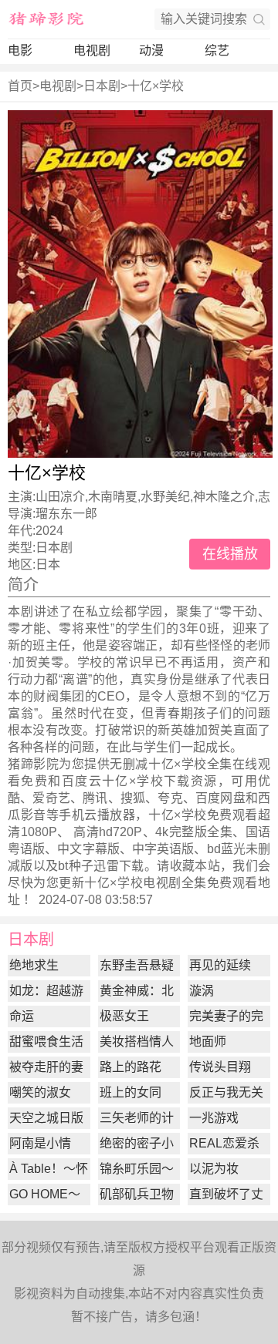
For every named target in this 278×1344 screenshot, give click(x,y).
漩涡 (201, 990)
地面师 (207, 1041)
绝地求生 (34, 965)
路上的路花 (130, 1067)
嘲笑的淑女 (40, 1092)
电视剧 (91, 50)
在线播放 (230, 554)
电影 (20, 50)
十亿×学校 (155, 85)
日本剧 (101, 85)
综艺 (217, 50)
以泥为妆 (214, 1168)
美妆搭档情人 (137, 1041)
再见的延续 (220, 965)
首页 (20, 85)
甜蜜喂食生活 (46, 1041)
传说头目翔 (220, 1067)
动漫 (151, 50)
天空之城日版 (46, 1117)
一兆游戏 (214, 1117)
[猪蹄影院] (46, 19)
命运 (21, 1016)
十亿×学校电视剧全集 (145, 882)
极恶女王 (124, 1016)
